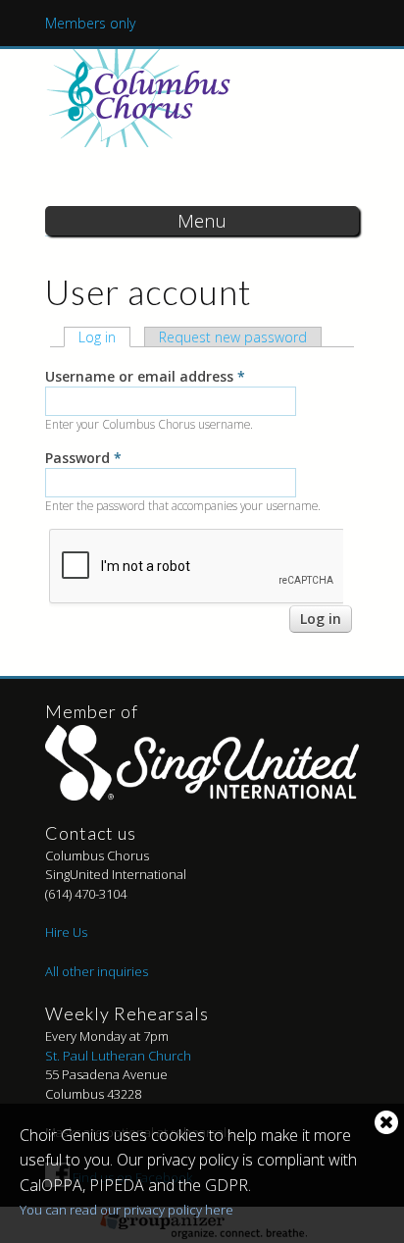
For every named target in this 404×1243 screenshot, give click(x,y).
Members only (90, 23)
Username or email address (145, 376)
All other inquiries (96, 971)
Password (83, 457)
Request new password (233, 337)
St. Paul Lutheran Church (118, 1055)
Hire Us (66, 932)
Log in (104, 337)
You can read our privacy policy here (126, 1209)
